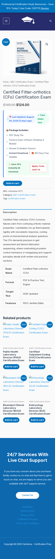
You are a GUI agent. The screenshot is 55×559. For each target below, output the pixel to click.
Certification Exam (16, 198)
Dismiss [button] (45, 8)
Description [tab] (10, 212)
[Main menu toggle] (6, 21)
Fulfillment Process (27, 519)
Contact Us (27, 495)
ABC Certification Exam (22, 82)
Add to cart (12, 183)
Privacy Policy (27, 515)
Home (6, 82)
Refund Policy (27, 511)
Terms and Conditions (27, 523)
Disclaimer (27, 506)
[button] (50, 21)
